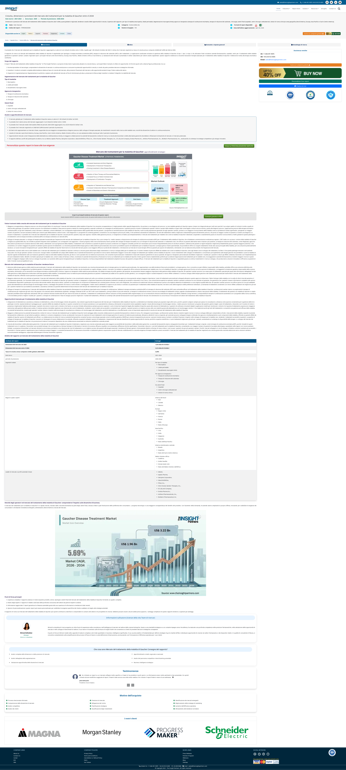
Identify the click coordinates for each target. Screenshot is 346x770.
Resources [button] (314, 8)
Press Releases (187, 755)
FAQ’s (85, 762)
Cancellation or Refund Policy (93, 760)
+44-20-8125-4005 (318, 2)
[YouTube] (340, 2)
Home (278, 8)
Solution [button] (305, 8)
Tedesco (30, 33)
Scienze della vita (24, 40)
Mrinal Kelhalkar (26, 633)
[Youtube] (268, 757)
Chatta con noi (301, 86)
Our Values (87, 764)
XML (15, 764)
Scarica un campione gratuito (313, 34)
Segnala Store (14, 40)
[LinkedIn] (335, 2)
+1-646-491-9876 (307, 2)
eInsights (324, 8)
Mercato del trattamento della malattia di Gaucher (43, 40)
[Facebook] (327, 2)
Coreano (62, 33)
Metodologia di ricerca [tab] (299, 45)
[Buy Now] (333, 33)
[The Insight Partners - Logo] (11, 8)
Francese (45, 33)
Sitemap (185, 764)
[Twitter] (331, 2)
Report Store (296, 8)
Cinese (69, 33)
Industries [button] (286, 8)
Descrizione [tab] (46, 45)
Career (16, 760)
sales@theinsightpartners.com (288, 2)
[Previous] (121, 687)
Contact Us (332, 8)
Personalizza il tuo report (300, 81)
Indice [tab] (131, 45)
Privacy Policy (88, 755)
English (23, 33)
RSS (15, 762)
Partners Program (188, 758)
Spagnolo (38, 33)
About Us (16, 755)
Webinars (185, 760)
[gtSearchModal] (339, 9)
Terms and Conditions (90, 758)
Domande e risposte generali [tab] (215, 45)
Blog (184, 762)
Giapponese (54, 33)
